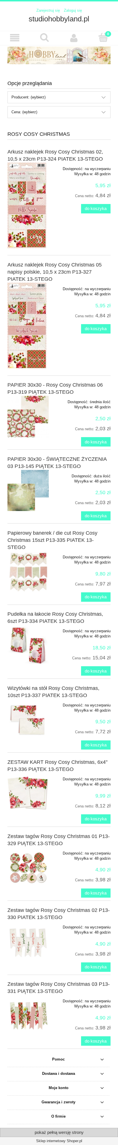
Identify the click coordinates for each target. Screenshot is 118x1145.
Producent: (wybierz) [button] (28, 97)
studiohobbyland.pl (59, 19)
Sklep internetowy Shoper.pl (59, 1141)
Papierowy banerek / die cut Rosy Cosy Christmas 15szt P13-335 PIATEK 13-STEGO (52, 540)
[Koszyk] (103, 37)
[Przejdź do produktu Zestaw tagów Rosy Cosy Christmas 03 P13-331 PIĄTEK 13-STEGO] (28, 1015)
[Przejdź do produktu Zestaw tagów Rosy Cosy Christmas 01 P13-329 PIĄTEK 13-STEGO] (28, 867)
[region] (59, 55)
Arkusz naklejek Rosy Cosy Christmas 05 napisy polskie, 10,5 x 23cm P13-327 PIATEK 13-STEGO (54, 272)
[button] (15, 38)
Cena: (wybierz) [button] (24, 112)
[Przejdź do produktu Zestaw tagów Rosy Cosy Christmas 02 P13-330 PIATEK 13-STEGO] (28, 941)
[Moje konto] (73, 38)
